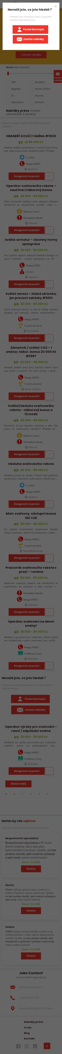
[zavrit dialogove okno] (56, 6)
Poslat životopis (33, 29)
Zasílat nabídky (33, 39)
